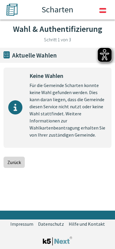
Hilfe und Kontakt (87, 224)
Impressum (21, 224)
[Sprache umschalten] (103, 9)
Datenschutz (51, 224)
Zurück (14, 162)
